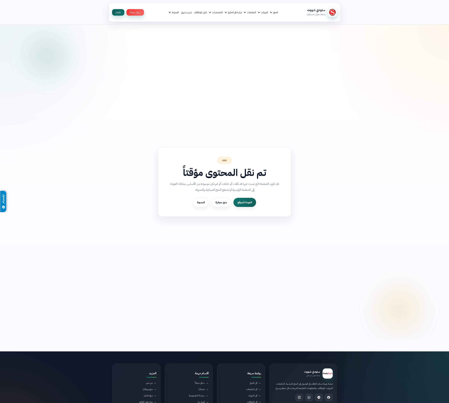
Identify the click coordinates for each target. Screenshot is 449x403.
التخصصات (217, 12)
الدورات (264, 12)
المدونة (175, 12)
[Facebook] (329, 397)
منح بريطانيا (148, 389)
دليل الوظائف (200, 12)
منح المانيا (148, 395)
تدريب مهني (186, 12)
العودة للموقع (244, 202)
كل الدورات (252, 395)
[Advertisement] (93, 373)
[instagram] (299, 397)
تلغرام (118, 12)
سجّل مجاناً (135, 12)
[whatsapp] (309, 397)
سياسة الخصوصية (197, 395)
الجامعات (251, 12)
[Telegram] (319, 397)
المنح (275, 12)
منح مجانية (221, 202)
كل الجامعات (251, 389)
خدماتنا (202, 389)
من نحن (149, 382)
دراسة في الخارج (235, 12)
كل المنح (253, 382)
